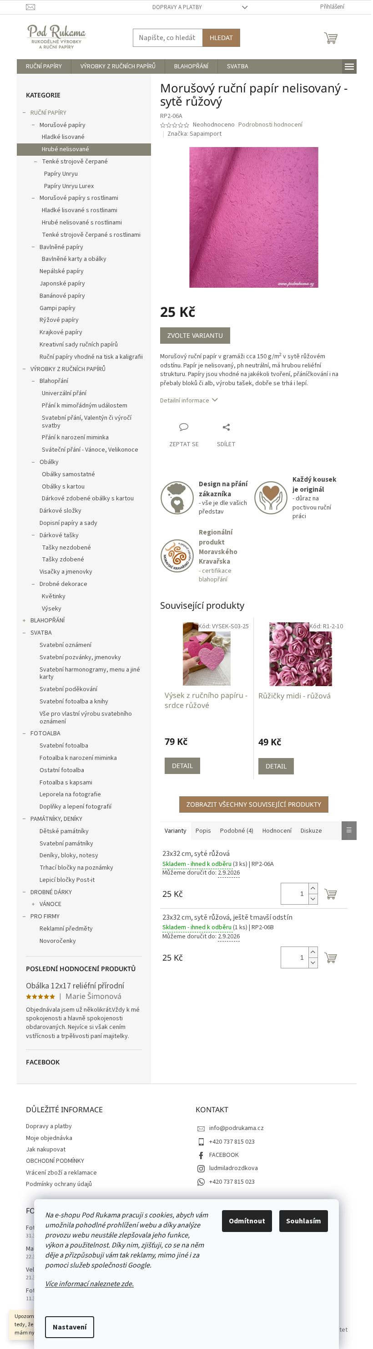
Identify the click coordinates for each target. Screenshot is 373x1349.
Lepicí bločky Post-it (67, 880)
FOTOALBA (45, 733)
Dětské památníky (64, 831)
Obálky (49, 462)
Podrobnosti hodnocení (270, 125)
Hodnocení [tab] (277, 830)
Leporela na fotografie (70, 794)
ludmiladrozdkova (233, 1168)
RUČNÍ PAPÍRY (48, 112)
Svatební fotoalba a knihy (74, 701)
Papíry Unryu (61, 173)
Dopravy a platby (177, 7)
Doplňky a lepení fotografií (75, 806)
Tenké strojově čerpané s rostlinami (91, 234)
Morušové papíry (63, 125)
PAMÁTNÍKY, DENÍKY (56, 819)
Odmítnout (247, 1221)
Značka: (194, 133)
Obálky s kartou (63, 486)
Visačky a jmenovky (66, 571)
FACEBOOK (224, 1155)
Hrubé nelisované (65, 149)
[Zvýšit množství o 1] (313, 888)
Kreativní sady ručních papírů (79, 344)
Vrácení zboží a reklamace (61, 1172)
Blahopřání (54, 381)
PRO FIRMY (45, 916)
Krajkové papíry (61, 332)
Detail (182, 765)
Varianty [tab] (175, 830)
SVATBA (41, 632)
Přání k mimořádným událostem (84, 405)
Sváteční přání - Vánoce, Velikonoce (90, 449)
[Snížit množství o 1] (313, 899)
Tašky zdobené (63, 559)
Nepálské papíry (62, 271)
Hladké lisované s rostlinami (79, 210)
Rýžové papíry (59, 320)
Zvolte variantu (195, 335)
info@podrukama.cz (236, 1128)
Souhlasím (303, 1221)
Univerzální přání (64, 393)
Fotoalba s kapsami (66, 782)
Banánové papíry (62, 295)
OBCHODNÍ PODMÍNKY (55, 1161)
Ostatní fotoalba (62, 770)
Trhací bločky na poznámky (76, 867)
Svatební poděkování (68, 689)
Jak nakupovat (46, 1149)
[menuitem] (44, 66)
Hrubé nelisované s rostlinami (82, 222)
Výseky (51, 608)
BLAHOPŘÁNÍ (47, 620)
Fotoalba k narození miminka (78, 758)
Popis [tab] (203, 830)
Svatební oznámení (65, 645)
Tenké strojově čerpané (75, 161)
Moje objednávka (49, 1138)
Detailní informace (184, 400)
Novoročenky (58, 941)
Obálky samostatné (68, 474)
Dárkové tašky (59, 535)
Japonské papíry (62, 283)
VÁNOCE (50, 904)
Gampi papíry (58, 308)
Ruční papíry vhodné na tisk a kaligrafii (91, 356)
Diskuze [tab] (311, 830)
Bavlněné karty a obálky (74, 259)
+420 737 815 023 (232, 1141)
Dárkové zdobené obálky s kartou (88, 498)
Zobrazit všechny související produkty (253, 804)
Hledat (221, 37)
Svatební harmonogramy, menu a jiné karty (90, 673)
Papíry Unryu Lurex (69, 186)
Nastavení (69, 1327)
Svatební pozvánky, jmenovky (80, 657)
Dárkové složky (60, 510)
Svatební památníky (66, 843)
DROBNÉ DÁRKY (51, 892)
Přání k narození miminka (75, 437)
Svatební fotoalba (64, 745)
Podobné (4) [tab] (236, 830)
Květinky (54, 596)
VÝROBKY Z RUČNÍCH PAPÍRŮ (68, 369)
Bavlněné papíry (61, 247)
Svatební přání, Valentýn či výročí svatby (86, 421)
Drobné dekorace (63, 584)
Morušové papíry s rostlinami (79, 198)
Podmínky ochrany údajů (59, 1184)
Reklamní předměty (66, 928)
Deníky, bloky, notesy (69, 855)
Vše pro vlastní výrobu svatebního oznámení (86, 717)
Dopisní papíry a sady (68, 523)
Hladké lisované (63, 137)
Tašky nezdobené (66, 547)
